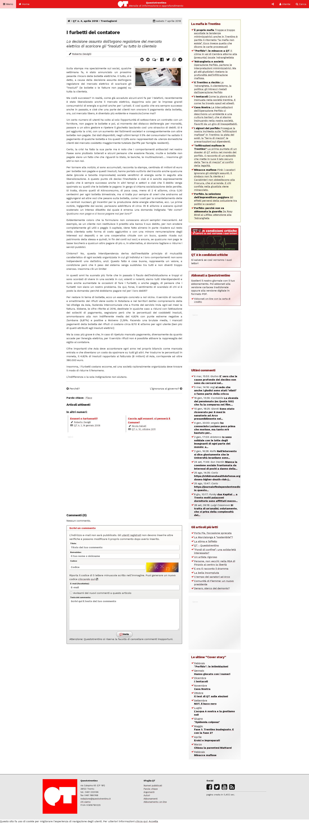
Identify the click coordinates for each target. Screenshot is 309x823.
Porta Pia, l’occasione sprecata (213, 533)
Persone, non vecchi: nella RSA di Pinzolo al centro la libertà (214, 563)
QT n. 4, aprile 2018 (85, 20)
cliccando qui (87, 579)
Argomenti (149, 792)
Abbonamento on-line (155, 802)
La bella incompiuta (206, 572)
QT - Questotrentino (206, 545)
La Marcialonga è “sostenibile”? (213, 537)
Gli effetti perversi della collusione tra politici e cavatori (215, 198)
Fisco (89, 397)
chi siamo (85, 802)
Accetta (153, 821)
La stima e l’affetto (205, 541)
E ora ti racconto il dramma (211, 568)
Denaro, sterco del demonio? (212, 588)
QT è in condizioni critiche (209, 255)
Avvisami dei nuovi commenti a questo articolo (102, 593)
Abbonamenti (151, 798)
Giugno (207, 720)
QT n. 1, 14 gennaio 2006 (87, 425)
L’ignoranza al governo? (165, 388)
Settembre (205, 702)
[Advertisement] (124, 473)
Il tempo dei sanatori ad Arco (212, 576)
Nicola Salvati (139, 426)
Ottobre (211, 694)
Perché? (74, 388)
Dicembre (201, 679)
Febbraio (211, 665)
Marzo (213, 746)
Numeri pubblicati (153, 785)
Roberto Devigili (81, 53)
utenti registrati (131, 535)
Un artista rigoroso (205, 557)
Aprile (207, 738)
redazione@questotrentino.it (95, 798)
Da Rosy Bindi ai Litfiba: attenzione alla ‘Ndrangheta (213, 212)
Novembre (202, 687)
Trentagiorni (109, 20)
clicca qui (141, 821)
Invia (125, 634)
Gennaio (212, 672)
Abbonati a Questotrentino (210, 275)
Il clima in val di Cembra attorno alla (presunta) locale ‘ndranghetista (215, 54)
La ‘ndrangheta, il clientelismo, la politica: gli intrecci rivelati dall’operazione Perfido (212, 87)
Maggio (214, 729)
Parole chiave (151, 788)
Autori (147, 795)
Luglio (214, 711)
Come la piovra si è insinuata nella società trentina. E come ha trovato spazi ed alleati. (215, 100)
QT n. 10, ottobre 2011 (143, 429)
